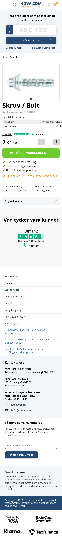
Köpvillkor (10, 303)
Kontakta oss (11, 276)
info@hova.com (21, 410)
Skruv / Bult (15, 57)
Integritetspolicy (13, 310)
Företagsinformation (15, 316)
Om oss (9, 283)
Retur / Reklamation (15, 296)
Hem (4, 57)
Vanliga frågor (12, 289)
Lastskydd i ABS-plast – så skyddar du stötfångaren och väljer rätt (24, 351)
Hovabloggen (11, 323)
